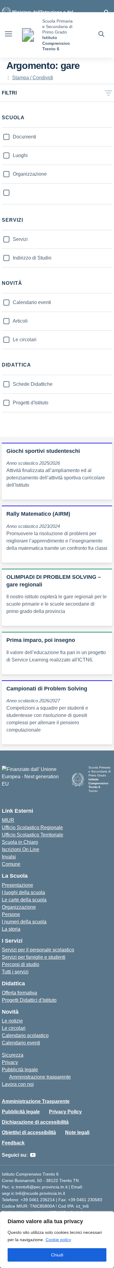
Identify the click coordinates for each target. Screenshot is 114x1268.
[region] (57, 1239)
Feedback (13, 1142)
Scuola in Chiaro (20, 842)
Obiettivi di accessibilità (29, 1132)
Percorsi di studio (20, 964)
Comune (11, 864)
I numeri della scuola (24, 921)
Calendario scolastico (25, 1035)
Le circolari (24, 339)
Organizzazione (30, 174)
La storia (11, 929)
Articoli (20, 321)
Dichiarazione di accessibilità (35, 1122)
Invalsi (9, 856)
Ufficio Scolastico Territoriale (32, 834)
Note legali (77, 1132)
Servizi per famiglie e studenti (33, 957)
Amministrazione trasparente (40, 1077)
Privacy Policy (65, 1111)
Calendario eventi (32, 302)
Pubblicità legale (20, 1069)
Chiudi (57, 1254)
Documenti (24, 136)
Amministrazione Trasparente (36, 1101)
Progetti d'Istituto (30, 402)
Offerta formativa (19, 992)
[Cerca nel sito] (101, 35)
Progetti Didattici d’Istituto (29, 1000)
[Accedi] (106, 12)
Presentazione (17, 885)
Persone (11, 914)
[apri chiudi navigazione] (8, 34)
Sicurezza (12, 1055)
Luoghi (20, 155)
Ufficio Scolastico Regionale (32, 827)
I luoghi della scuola (23, 892)
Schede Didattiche (33, 384)
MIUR (8, 820)
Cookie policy (58, 1239)
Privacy (10, 1062)
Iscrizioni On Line (20, 849)
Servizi (20, 239)
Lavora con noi (18, 1084)
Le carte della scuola (24, 899)
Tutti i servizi (15, 971)
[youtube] (33, 1155)
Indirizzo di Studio (32, 257)
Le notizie (12, 1020)
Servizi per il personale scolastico (38, 949)
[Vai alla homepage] (28, 35)
